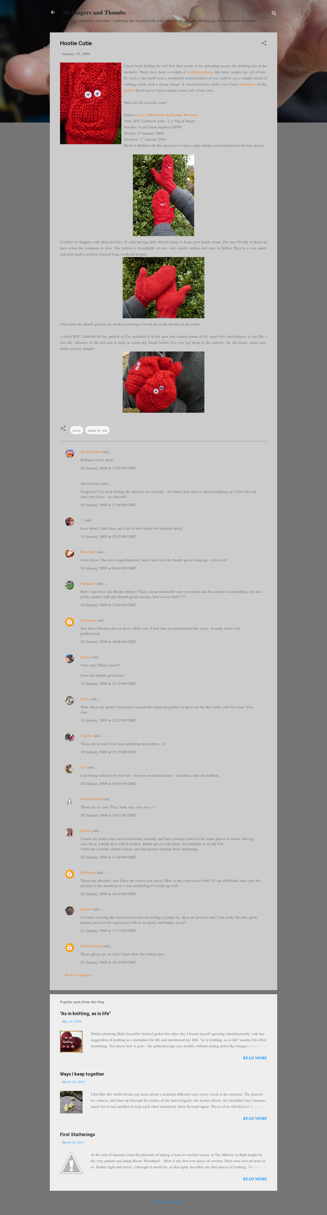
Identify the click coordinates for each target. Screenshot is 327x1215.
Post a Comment (78, 974)
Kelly (84, 698)
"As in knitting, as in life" (85, 1013)
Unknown (88, 620)
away (77, 430)
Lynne (85, 656)
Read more (255, 1058)
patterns (207, 71)
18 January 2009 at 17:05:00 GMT (108, 467)
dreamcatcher (91, 798)
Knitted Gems (91, 945)
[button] (264, 44)
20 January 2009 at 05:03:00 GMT (108, 783)
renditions (248, 84)
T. (82, 520)
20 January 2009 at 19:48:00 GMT (108, 893)
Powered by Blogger (166, 1201)
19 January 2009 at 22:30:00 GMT (108, 683)
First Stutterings (77, 1134)
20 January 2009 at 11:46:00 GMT (108, 856)
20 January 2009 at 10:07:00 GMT (108, 815)
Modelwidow (90, 451)
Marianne (88, 583)
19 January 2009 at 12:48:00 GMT (108, 604)
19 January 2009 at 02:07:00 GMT (108, 536)
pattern (129, 90)
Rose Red (88, 551)
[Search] (274, 14)
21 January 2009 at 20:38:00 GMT (108, 962)
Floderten (88, 872)
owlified (193, 71)
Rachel (85, 909)
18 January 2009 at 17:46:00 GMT (108, 504)
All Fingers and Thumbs (94, 12)
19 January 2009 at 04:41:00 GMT (108, 567)
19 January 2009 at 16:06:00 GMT (108, 641)
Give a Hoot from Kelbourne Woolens (167, 114)
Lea (83, 767)
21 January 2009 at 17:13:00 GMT (108, 930)
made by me (97, 430)
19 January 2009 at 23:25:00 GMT (108, 751)
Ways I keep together (82, 1074)
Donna (85, 830)
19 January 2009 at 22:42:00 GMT (108, 720)
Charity (86, 735)
